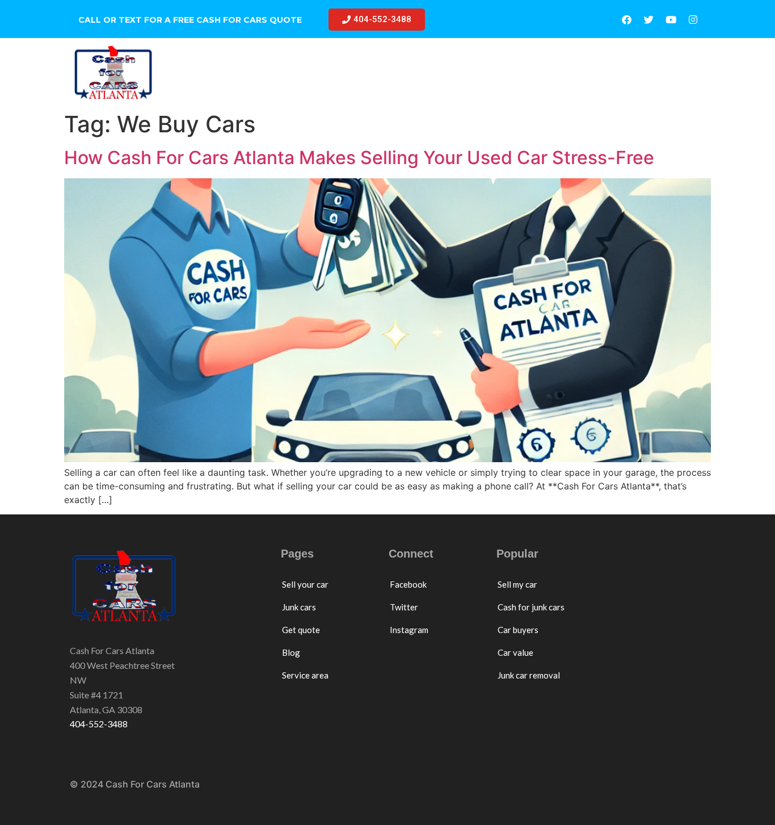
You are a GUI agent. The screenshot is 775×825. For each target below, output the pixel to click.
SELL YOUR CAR (282, 72)
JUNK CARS (363, 72)
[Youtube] (670, 20)
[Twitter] (648, 20)
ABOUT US (648, 72)
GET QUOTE (448, 72)
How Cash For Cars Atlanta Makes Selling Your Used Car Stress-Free (359, 157)
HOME (213, 72)
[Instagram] (692, 20)
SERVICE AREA (572, 72)
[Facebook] (626, 20)
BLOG (507, 72)
